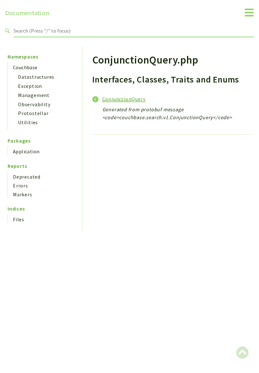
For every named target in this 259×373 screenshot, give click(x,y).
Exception (30, 86)
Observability (34, 104)
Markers (22, 194)
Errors (20, 185)
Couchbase (25, 67)
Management (34, 95)
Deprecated (26, 177)
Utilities (28, 122)
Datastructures (36, 77)
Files (18, 219)
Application (26, 151)
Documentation (27, 13)
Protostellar (33, 113)
